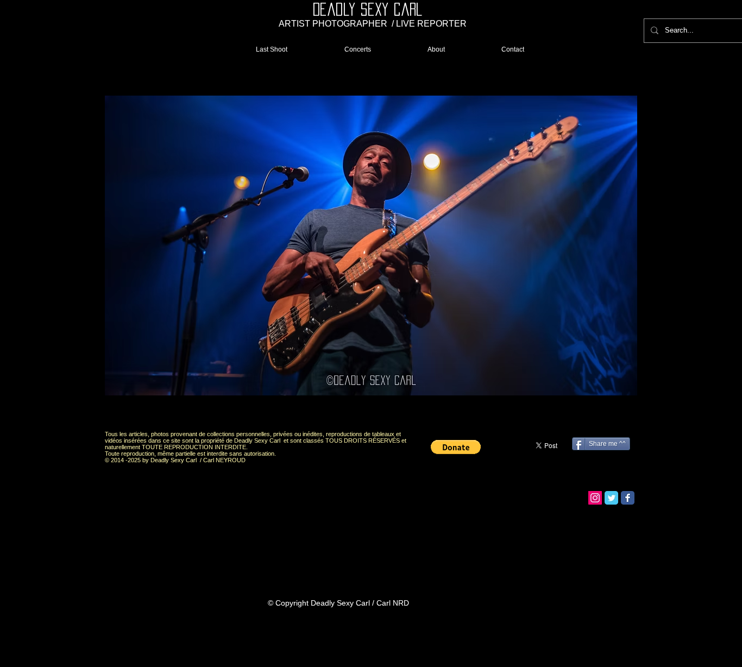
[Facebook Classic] (627, 498)
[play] (610, 412)
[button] (371, 246)
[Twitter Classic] (611, 498)
